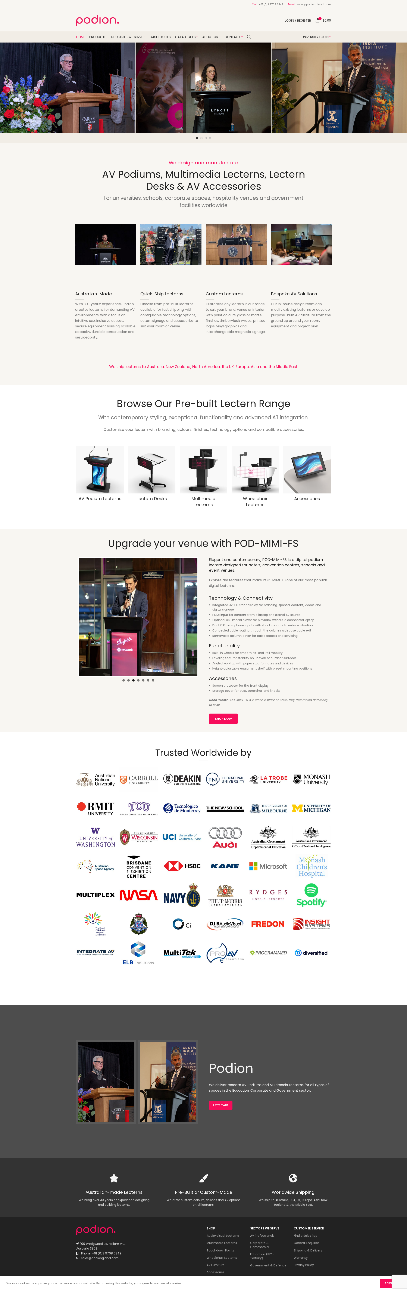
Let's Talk (220, 1105)
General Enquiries (306, 1243)
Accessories (215, 1272)
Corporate (259, 1090)
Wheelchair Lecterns (222, 1258)
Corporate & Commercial (259, 1245)
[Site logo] (97, 20)
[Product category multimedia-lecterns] (203, 478)
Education (240, 1090)
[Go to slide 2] (201, 138)
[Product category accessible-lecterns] (255, 478)
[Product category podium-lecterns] (100, 475)
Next (204, 616)
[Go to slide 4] (210, 138)
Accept (390, 1283)
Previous (73, 616)
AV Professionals (262, 1236)
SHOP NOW (223, 719)
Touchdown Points (220, 1250)
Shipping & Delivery (308, 1250)
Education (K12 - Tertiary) (262, 1256)
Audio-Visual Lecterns (223, 1236)
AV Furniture (216, 1265)
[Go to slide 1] (197, 138)
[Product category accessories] (307, 475)
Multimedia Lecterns (222, 1243)
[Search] (249, 36)
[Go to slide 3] (206, 138)
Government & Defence (268, 1265)
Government (287, 1090)
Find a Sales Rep (305, 1236)
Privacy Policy (304, 1265)
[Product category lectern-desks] (151, 475)
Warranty (301, 1258)
